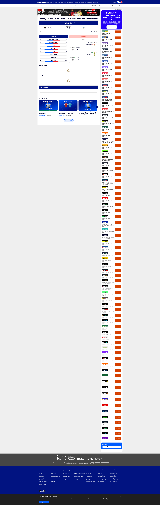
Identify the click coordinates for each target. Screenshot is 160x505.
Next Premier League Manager (79, 473)
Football (55, 2)
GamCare (92, 462)
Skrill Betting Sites (101, 481)
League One (53, 479)
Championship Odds (56, 5)
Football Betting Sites (101, 482)
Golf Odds (64, 478)
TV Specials (88, 471)
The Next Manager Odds (78, 471)
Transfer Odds (113, 5)
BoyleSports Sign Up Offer (114, 479)
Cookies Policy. (104, 499)
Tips (51, 2)
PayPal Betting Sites (101, 476)
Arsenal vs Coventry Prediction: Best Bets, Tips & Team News (67, 112)
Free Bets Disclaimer (42, 484)
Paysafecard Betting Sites (102, 479)
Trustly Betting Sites (101, 475)
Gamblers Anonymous (105, 462)
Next (97, 106)
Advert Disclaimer (118, 9)
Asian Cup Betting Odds (55, 478)
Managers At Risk (77, 475)
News (65, 2)
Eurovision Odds (89, 476)
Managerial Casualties (78, 476)
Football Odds (65, 471)
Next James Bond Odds (90, 481)
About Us (40, 471)
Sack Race (81, 2)
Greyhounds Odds (66, 473)
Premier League (53, 471)
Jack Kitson (42, 115)
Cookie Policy (41, 478)
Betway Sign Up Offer (113, 481)
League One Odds (68, 5)
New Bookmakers (101, 478)
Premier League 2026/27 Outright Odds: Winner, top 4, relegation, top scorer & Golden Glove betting (87, 113)
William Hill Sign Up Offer (114, 475)
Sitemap (40, 486)
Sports (76, 2)
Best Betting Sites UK (101, 471)
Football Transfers (54, 482)
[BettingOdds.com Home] (43, 2)
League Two (53, 481)
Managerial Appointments (79, 478)
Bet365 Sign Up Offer (113, 473)
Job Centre (76, 479)
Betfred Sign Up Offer (113, 478)
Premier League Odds (44, 5)
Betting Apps (100, 473)
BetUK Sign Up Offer (113, 476)
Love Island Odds (89, 475)
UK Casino (95, 2)
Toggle (118, 2)
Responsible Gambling (43, 481)
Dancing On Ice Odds (90, 478)
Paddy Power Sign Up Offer (114, 471)
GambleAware (97, 462)
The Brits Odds (88, 479)
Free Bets (60, 2)
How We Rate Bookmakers (43, 479)
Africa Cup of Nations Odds (56, 475)
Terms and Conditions (43, 482)
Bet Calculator (88, 2)
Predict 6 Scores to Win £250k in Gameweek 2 (47, 112)
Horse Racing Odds (66, 476)
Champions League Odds (81, 5)
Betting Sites (70, 2)
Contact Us (41, 475)
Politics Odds (88, 473)
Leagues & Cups (103, 5)
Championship (53, 473)
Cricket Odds (65, 475)
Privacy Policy (41, 476)
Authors (40, 473)
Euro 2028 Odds (93, 5)
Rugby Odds (65, 479)
